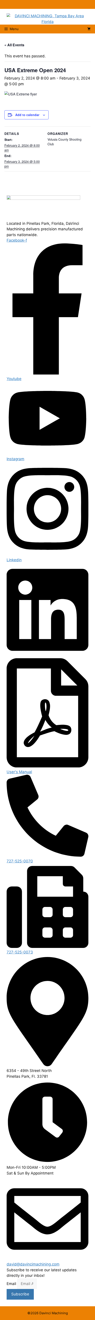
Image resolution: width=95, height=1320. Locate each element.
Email (12, 1283)
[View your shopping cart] (89, 29)
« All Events (14, 44)
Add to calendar (27, 115)
